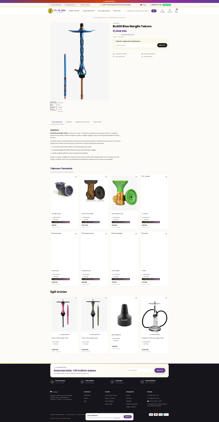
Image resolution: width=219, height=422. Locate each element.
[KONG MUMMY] (125, 250)
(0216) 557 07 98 (156, 5)
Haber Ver (162, 45)
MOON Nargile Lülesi (117, 214)
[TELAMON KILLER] (94, 250)
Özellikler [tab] (69, 122)
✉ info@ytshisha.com (153, 398)
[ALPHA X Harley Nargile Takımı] (64, 314)
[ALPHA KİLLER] (64, 250)
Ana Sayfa (96, 17)
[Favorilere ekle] (76, 176)
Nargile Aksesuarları (131, 404)
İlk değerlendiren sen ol (127, 34)
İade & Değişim (109, 401)
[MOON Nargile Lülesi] (125, 193)
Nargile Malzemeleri (89, 11)
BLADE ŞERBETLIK (116, 335)
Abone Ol (160, 370)
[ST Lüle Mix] (155, 193)
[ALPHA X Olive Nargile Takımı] (94, 314)
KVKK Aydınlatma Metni (83, 414)
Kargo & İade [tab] (97, 122)
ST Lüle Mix (145, 214)
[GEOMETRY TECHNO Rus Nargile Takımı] (155, 314)
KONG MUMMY (116, 271)
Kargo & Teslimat (110, 398)
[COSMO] (155, 250)
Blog (85, 401)
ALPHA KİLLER (55, 271)
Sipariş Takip (108, 404)
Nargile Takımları (74, 11)
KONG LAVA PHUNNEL (87, 214)
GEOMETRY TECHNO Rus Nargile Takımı (153, 338)
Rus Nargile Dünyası (104, 11)
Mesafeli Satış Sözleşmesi (57, 414)
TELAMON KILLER (86, 271)
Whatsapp (167, 4)
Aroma (128, 395)
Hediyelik (128, 401)
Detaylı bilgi (117, 417)
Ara (154, 11)
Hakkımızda (117, 11)
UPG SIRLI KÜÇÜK (56, 214)
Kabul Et (127, 416)
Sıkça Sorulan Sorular (111, 395)
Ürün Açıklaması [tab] (57, 122)
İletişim (86, 398)
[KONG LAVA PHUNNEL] (94, 193)
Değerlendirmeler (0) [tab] (82, 122)
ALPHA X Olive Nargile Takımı (90, 338)
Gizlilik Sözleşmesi (71, 414)
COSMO (144, 271)
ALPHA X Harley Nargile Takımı (60, 338)
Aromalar (128, 398)
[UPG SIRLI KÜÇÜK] (64, 193)
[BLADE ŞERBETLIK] (125, 314)
